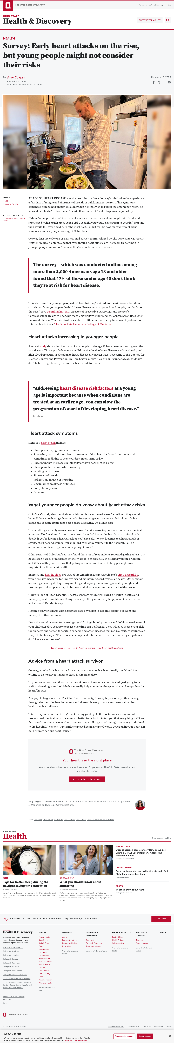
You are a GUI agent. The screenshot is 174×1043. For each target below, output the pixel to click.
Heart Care (58, 819)
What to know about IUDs (130, 889)
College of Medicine (10, 955)
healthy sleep (53, 575)
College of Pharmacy (11, 967)
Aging (64, 937)
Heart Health (81, 819)
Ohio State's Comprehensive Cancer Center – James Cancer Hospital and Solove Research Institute (17, 984)
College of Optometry (11, 963)
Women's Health (45, 983)
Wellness (67, 933)
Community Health (121, 933)
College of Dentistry (11, 951)
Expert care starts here (87, 779)
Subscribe (161, 918)
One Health (90, 940)
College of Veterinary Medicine (15, 974)
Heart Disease (69, 819)
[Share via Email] (169, 83)
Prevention (66, 946)
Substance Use (118, 943)
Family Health (44, 955)
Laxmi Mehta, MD (58, 311)
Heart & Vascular (45, 961)
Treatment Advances (94, 946)
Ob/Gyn (119, 886)
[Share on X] (159, 83)
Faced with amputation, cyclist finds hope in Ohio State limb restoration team (142, 873)
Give (169, 5)
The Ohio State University (13, 947)
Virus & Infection (45, 980)
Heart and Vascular (10, 204)
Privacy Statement (133, 1026)
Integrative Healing (69, 943)
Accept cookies (145, 1036)
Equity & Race (117, 937)
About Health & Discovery (152, 5)
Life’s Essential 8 (128, 575)
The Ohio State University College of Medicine (82, 324)
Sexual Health (44, 971)
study (42, 346)
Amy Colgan (16, 77)
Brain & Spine (44, 943)
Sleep (5, 878)
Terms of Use (146, 1026)
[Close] (170, 1036)
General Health (67, 878)
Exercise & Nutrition (70, 940)
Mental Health (44, 965)
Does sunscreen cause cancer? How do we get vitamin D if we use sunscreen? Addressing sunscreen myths (140, 852)
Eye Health (43, 952)
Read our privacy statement (76, 1040)
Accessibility (158, 1026)
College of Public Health (12, 971)
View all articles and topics (96, 951)
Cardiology (38, 819)
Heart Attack (48, 819)
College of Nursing (10, 959)
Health (9, 38)
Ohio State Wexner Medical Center (24, 84)
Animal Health (44, 937)
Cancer (41, 946)
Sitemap (168, 1026)
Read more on (160, 838)
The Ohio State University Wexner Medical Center (93, 801)
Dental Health (44, 949)
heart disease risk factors (86, 388)
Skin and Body (123, 846)
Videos (163, 933)
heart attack (48, 443)
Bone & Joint (44, 940)
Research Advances (94, 943)
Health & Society (118, 940)
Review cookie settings (116, 1026)
